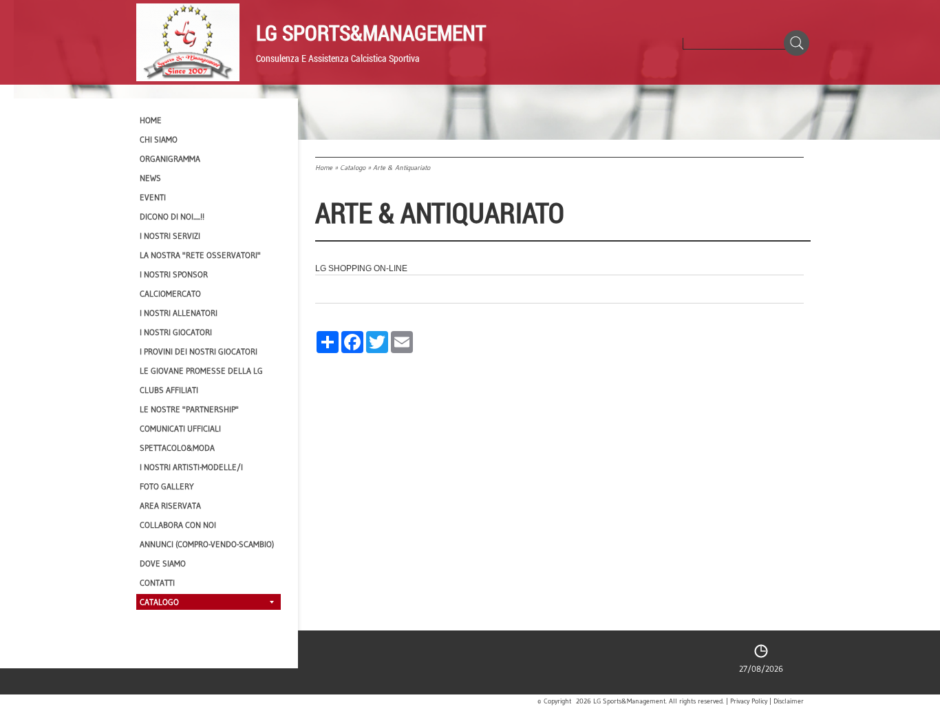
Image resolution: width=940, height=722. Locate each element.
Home (323, 167)
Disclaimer (788, 701)
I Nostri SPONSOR (174, 274)
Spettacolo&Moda (177, 448)
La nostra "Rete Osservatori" (200, 255)
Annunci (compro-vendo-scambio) (207, 544)
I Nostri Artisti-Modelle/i (191, 467)
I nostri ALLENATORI (178, 313)
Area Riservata (170, 505)
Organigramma (170, 158)
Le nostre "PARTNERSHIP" (189, 409)
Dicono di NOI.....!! (172, 216)
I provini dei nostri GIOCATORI (198, 351)
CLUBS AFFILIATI (169, 390)
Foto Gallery (167, 486)
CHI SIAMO (159, 139)
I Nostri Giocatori (176, 332)
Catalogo (352, 167)
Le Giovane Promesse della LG (201, 370)
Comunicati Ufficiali (180, 428)
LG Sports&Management (371, 32)
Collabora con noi (178, 525)
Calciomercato (170, 293)
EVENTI (153, 197)
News (150, 178)
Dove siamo (163, 563)
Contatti (157, 582)
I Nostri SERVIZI (170, 236)
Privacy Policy (748, 701)
